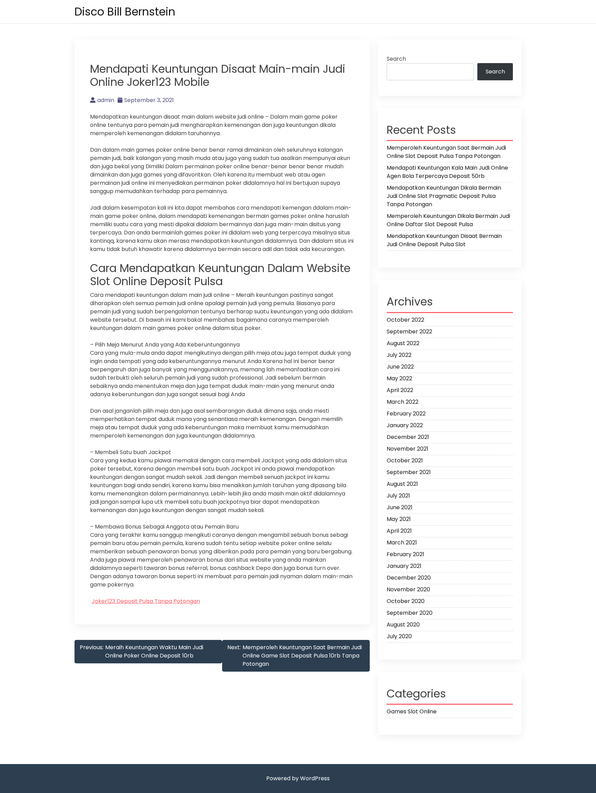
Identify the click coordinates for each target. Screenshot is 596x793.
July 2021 (398, 496)
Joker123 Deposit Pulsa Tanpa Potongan (146, 601)
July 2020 (399, 636)
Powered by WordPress (298, 778)
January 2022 (405, 425)
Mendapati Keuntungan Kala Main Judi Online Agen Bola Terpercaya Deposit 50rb (447, 172)
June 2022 (400, 367)
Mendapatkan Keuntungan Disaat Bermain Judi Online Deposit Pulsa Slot (444, 240)
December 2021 (408, 437)
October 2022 (405, 320)
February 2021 (405, 554)
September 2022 (409, 331)
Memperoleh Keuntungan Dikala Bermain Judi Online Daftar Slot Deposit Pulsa (448, 220)
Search (396, 59)
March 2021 (402, 542)
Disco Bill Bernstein (124, 11)
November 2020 (408, 589)
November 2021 (407, 449)
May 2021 (399, 519)
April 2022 (400, 390)
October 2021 (405, 460)
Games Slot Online (412, 711)
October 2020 (406, 601)
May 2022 (399, 378)
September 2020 (410, 613)
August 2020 (403, 625)
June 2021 (400, 507)
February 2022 (406, 414)
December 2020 (409, 578)
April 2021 (399, 531)
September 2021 (409, 472)
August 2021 (402, 484)
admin (105, 100)
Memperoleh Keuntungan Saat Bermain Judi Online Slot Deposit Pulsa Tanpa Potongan (446, 152)
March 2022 (402, 402)
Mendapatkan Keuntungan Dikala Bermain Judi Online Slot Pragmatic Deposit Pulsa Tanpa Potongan (444, 196)
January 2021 (404, 566)
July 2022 (399, 355)
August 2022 (403, 343)
